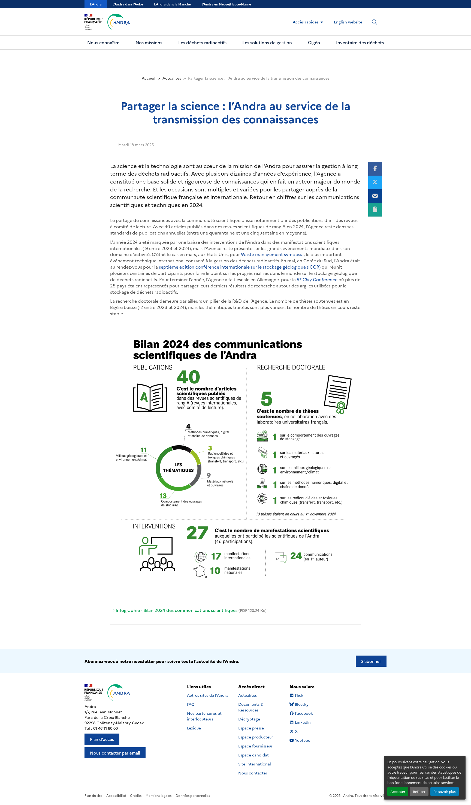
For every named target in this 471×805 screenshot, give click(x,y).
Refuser (419, 791)
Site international (254, 764)
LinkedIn (303, 722)
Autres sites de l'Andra (207, 695)
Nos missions (148, 42)
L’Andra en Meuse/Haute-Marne (226, 4)
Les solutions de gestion (267, 42)
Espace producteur (255, 737)
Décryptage (249, 719)
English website (348, 22)
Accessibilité (116, 795)
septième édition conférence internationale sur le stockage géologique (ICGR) (240, 267)
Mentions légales (158, 795)
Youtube (302, 740)
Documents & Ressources (250, 707)
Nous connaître (103, 42)
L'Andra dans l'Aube (128, 4)
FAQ (191, 704)
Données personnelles (193, 795)
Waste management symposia (272, 254)
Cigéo (314, 42)
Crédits (135, 795)
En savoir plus (444, 791)
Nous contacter (252, 773)
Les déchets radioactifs (202, 42)
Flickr (300, 695)
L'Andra (96, 4)
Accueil (148, 78)
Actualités (171, 78)
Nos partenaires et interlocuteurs (204, 716)
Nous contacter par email (115, 753)
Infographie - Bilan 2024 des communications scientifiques (191, 610)
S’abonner (371, 661)
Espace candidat (253, 755)
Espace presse (251, 728)
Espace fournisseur (255, 746)
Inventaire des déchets (360, 42)
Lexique (194, 728)
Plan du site (93, 795)
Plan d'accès (102, 739)
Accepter (397, 791)
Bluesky (302, 704)
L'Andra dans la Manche (172, 4)
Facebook (304, 713)
